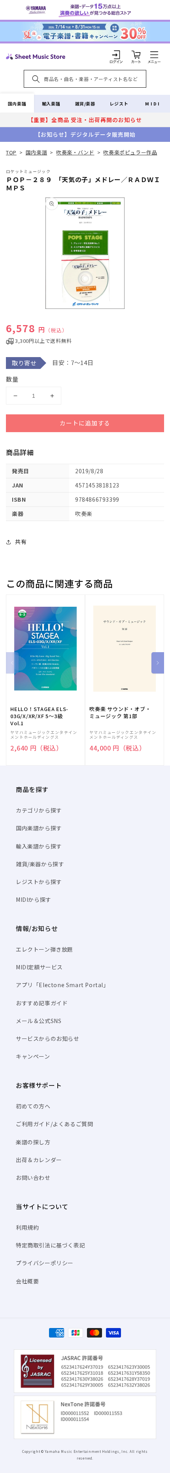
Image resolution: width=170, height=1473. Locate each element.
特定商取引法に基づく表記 (50, 1245)
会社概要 (27, 1281)
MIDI (153, 103)
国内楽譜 (17, 103)
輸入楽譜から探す (39, 846)
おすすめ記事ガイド (42, 1003)
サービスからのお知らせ (47, 1038)
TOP (11, 152)
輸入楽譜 (51, 103)
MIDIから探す (33, 899)
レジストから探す (39, 882)
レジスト (119, 103)
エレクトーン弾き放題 (44, 949)
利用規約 (27, 1227)
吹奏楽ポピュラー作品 (130, 152)
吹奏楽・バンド (75, 152)
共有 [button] (20, 542)
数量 (12, 379)
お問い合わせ (33, 1177)
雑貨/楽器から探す (40, 864)
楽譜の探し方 (33, 1142)
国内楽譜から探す (39, 828)
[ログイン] (116, 54)
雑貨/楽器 (85, 103)
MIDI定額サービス (39, 967)
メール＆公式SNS (38, 1021)
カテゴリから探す (39, 810)
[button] (154, 54)
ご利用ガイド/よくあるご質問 (54, 1124)
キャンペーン (33, 1056)
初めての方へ (33, 1106)
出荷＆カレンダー (39, 1160)
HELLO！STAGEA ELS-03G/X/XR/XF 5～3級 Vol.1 (39, 716)
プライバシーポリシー (45, 1263)
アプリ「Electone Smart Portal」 (62, 985)
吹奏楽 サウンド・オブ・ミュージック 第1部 (120, 712)
